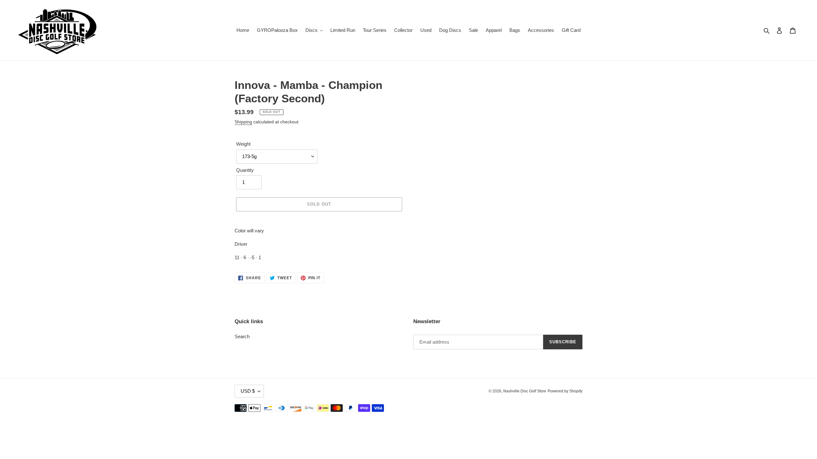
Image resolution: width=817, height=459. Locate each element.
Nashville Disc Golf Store (524, 391)
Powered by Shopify (565, 391)
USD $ (248, 391)
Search (242, 336)
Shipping (243, 121)
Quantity (245, 170)
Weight (243, 144)
